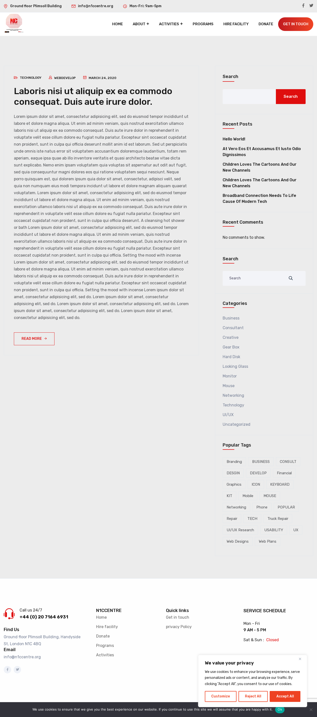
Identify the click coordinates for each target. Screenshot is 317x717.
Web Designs (238, 541)
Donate (266, 24)
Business (231, 318)
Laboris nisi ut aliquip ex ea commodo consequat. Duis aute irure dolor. (93, 96)
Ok (280, 709)
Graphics (234, 484)
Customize (220, 696)
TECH (252, 518)
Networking (233, 395)
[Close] (302, 659)
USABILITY (273, 530)
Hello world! (234, 139)
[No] (310, 709)
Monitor (230, 376)
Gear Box (231, 347)
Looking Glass (235, 366)
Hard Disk (231, 356)
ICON (256, 484)
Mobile (247, 496)
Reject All (253, 696)
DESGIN (233, 473)
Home (117, 24)
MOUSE (270, 496)
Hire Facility (236, 24)
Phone (261, 507)
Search (230, 76)
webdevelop (65, 78)
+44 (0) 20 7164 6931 (44, 617)
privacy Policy (179, 626)
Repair (232, 518)
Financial (284, 473)
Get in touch (177, 617)
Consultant (233, 327)
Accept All (285, 696)
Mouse (229, 385)
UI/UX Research (240, 530)
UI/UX (228, 414)
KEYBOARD (280, 484)
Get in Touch (295, 24)
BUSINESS (261, 461)
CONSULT (288, 461)
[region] (252, 681)
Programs (203, 24)
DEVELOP (258, 473)
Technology (30, 78)
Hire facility (107, 626)
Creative (230, 337)
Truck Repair (277, 518)
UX (295, 530)
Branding (234, 461)
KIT (229, 496)
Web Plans (267, 541)
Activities (169, 24)
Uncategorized (236, 424)
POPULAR (286, 507)
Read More (32, 339)
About (139, 24)
